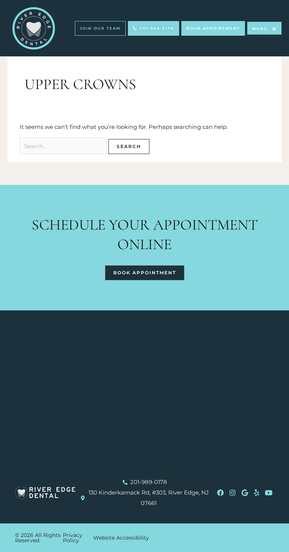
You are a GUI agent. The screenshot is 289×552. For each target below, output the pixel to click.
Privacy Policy (72, 538)
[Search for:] (64, 146)
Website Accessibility (121, 537)
